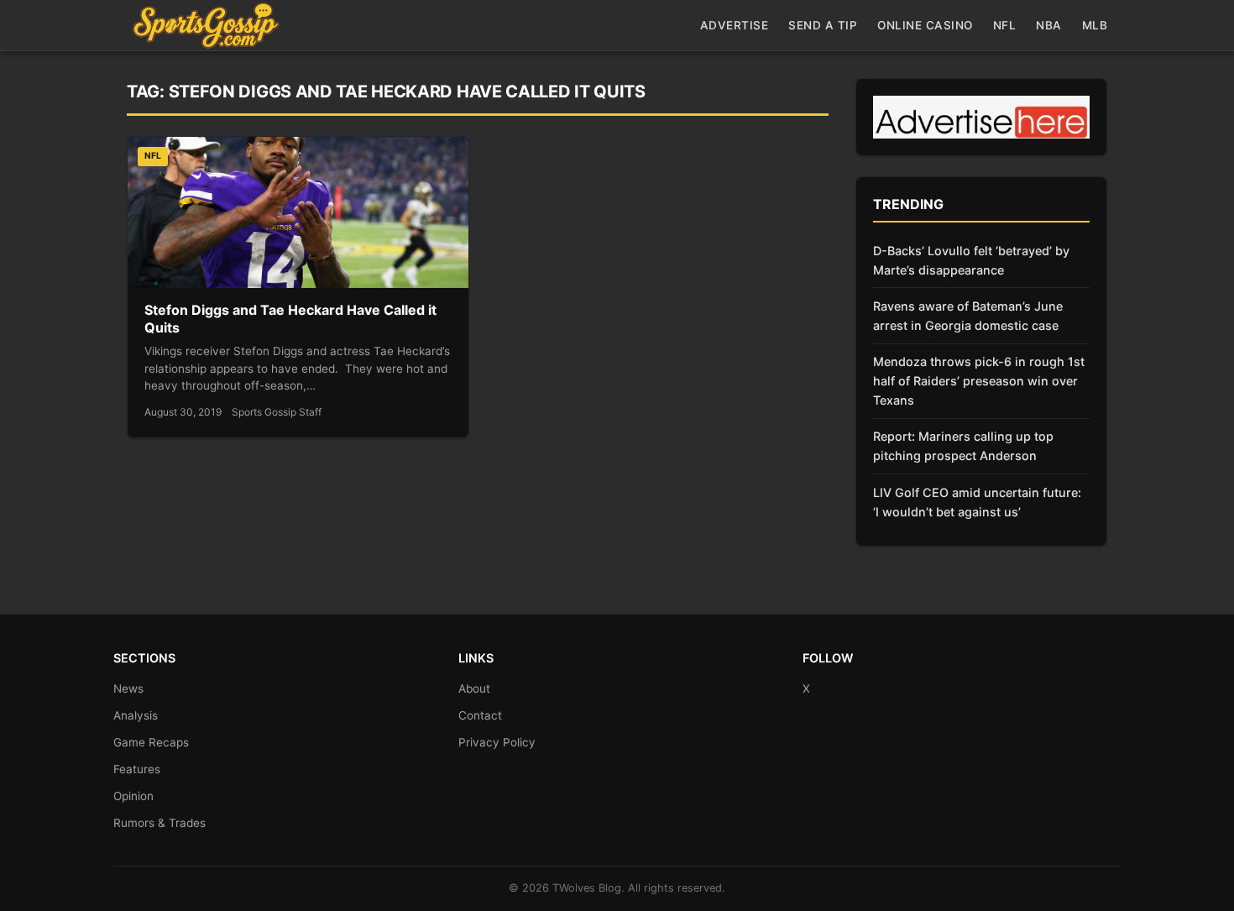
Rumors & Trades (159, 823)
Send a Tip (822, 25)
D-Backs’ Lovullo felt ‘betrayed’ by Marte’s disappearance (971, 260)
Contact (480, 715)
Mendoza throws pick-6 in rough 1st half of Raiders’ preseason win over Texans (979, 380)
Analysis (135, 715)
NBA (1049, 25)
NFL (1005, 25)
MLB (1095, 25)
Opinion (133, 796)
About (474, 688)
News (128, 688)
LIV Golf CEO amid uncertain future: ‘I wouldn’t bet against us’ (977, 502)
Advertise (734, 25)
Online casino (925, 25)
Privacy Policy (497, 742)
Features (136, 769)
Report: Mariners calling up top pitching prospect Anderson (963, 446)
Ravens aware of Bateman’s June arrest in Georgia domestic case (968, 315)
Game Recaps (151, 742)
